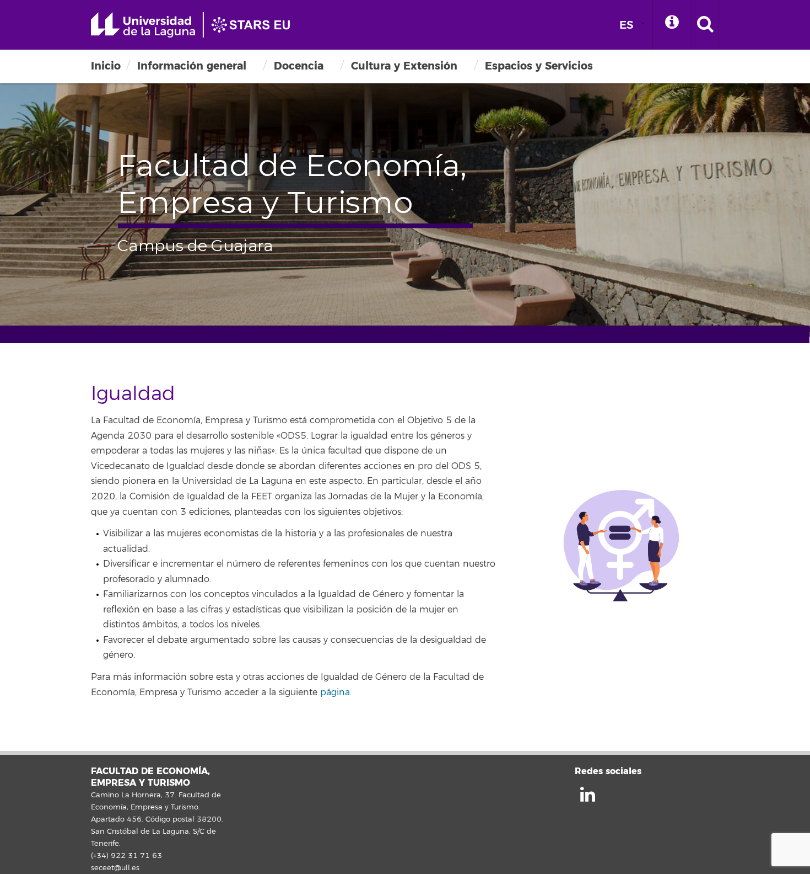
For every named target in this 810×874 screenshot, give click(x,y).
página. (336, 692)
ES (626, 25)
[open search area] (705, 25)
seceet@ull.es (115, 868)
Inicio (106, 66)
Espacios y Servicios (539, 66)
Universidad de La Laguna (195, 25)
